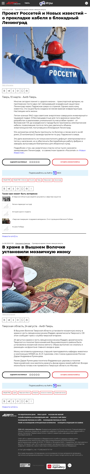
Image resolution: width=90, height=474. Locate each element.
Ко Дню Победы (18, 227)
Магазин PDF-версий (55, 414)
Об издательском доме (27, 414)
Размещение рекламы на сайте (29, 420)
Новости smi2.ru (10, 236)
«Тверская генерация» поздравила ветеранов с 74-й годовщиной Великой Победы (42, 219)
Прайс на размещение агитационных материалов (37, 423)
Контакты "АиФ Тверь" (58, 417)
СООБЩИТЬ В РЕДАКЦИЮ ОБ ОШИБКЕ (70, 423)
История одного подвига (21, 212)
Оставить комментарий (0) (70, 162)
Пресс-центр (41, 414)
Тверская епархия (8, 314)
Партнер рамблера (38, 465)
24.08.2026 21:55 (7, 243)
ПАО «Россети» (7, 85)
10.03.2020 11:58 (7, 9)
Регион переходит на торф (22, 204)
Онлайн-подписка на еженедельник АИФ (33, 417)
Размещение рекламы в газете (54, 420)
